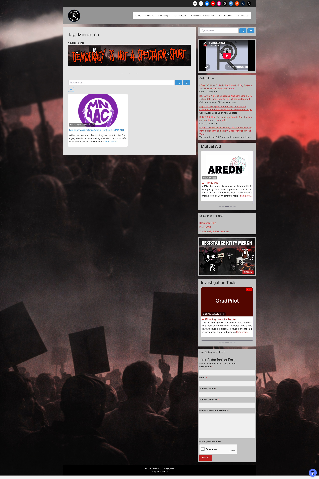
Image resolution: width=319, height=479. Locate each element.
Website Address (209, 409)
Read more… (111, 141)
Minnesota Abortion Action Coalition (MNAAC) (96, 130)
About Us (149, 15)
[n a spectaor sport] (129, 65)
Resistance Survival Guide (202, 15)
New (249, 293)
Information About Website (214, 420)
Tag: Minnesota (83, 34)
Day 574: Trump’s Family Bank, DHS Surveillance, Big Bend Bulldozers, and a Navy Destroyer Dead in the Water (225, 130)
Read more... (208, 199)
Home (137, 15)
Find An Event (225, 15)
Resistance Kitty (207, 226)
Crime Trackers (209, 317)
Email (203, 387)
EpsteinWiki (205, 230)
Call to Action (180, 15)
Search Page (164, 15)
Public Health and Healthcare (82, 125)
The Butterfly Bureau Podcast (214, 234)
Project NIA (208, 182)
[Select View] (71, 89)
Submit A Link (243, 15)
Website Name (207, 398)
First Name (206, 376)
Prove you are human (210, 451)
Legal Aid (207, 178)
